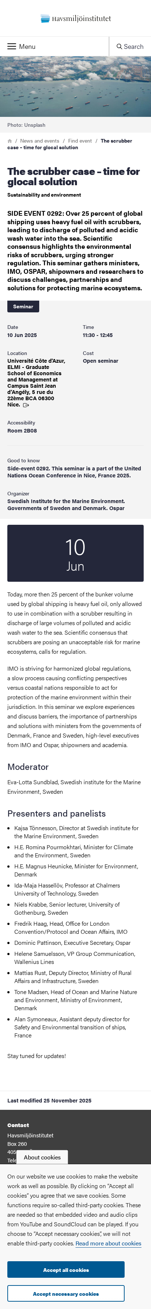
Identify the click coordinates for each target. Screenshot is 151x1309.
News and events (39, 140)
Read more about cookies (108, 1243)
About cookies (42, 1157)
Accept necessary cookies (66, 1293)
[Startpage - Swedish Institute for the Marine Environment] (75, 18)
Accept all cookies (66, 1269)
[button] (54, 46)
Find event (80, 140)
